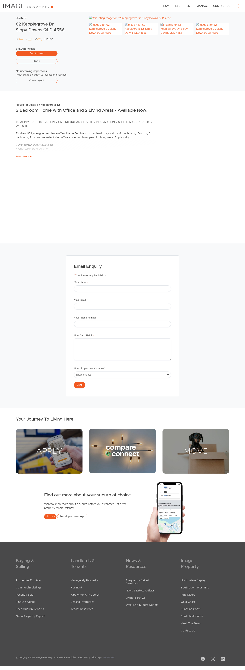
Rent (188, 6)
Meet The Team (191, 623)
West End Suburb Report (142, 605)
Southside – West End (195, 587)
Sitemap (96, 657)
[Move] (195, 451)
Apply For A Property (85, 594)
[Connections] (122, 451)
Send (79, 385)
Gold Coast (188, 602)
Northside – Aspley (193, 580)
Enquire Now (37, 53)
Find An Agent (25, 602)
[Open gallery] (159, 18)
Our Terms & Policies (65, 657)
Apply (37, 61)
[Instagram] (212, 659)
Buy (166, 6)
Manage (202, 6)
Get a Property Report (30, 616)
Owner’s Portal (135, 597)
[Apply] (49, 451)
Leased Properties (82, 602)
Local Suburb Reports (30, 609)
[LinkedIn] (222, 659)
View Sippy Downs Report (73, 516)
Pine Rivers (188, 594)
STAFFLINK (108, 657)
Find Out (50, 516)
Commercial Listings (28, 587)
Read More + (24, 156)
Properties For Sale (28, 580)
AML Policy (84, 657)
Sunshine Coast (190, 609)
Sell (177, 6)
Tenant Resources (82, 609)
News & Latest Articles (140, 590)
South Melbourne (192, 616)
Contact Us (221, 6)
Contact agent (36, 80)
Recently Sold (25, 594)
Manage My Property (84, 580)
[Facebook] (202, 659)
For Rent (76, 587)
